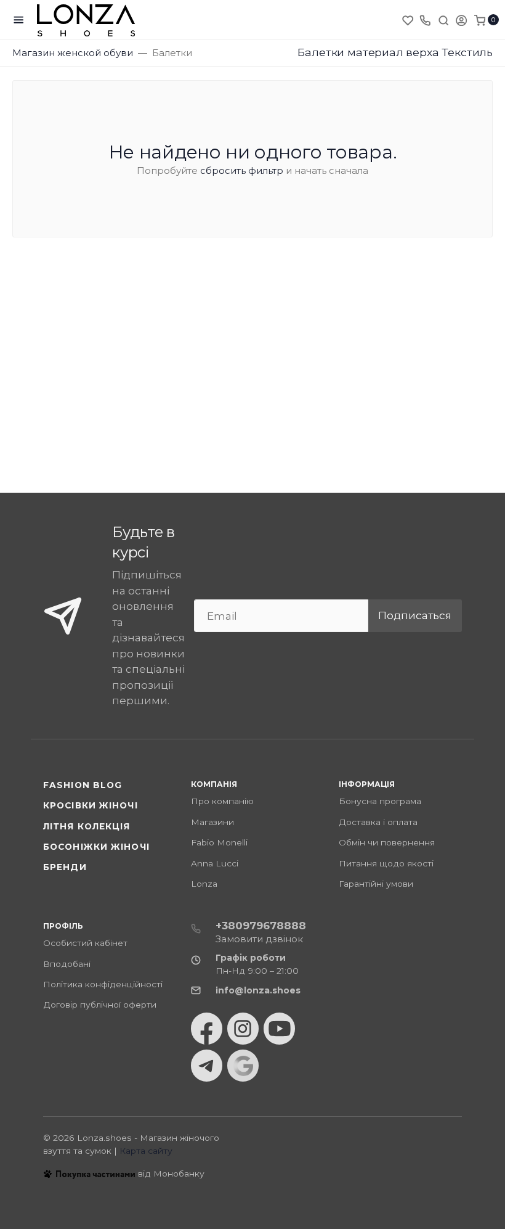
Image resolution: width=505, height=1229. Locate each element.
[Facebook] (206, 1029)
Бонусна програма (380, 801)
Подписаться (414, 615)
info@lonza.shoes (258, 990)
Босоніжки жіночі (96, 847)
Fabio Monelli (219, 842)
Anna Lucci (214, 863)
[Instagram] (243, 1029)
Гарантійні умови (376, 884)
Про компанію (222, 801)
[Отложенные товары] (409, 20)
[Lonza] (86, 20)
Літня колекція (87, 826)
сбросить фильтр (241, 170)
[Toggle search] (443, 20)
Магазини (212, 822)
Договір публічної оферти (99, 1004)
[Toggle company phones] (424, 20)
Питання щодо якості (386, 863)
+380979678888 (261, 925)
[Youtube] (279, 1029)
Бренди (65, 867)
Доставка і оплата (378, 822)
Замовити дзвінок (259, 939)
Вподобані (67, 964)
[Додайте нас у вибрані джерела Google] (243, 1066)
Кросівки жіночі (90, 805)
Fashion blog (82, 785)
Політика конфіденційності (103, 984)
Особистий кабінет (85, 943)
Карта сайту (145, 1151)
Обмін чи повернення (387, 842)
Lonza (204, 884)
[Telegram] (206, 1066)
